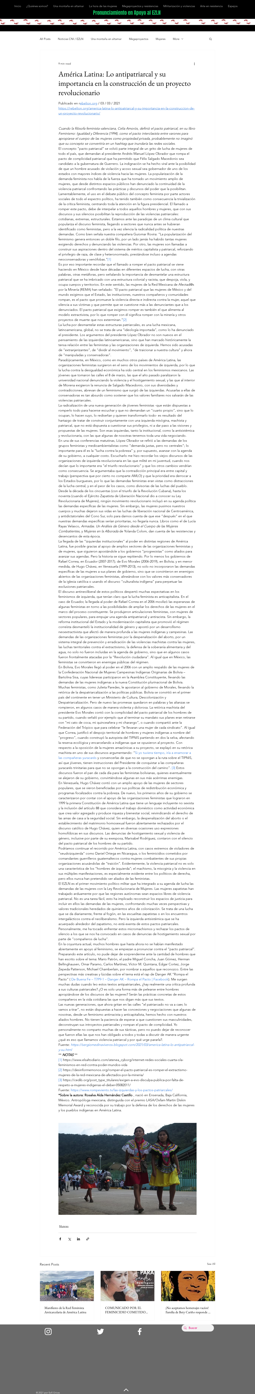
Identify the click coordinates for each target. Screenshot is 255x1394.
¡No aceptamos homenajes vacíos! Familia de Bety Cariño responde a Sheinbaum (187, 1310)
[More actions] (194, 63)
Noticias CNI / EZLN (70, 39)
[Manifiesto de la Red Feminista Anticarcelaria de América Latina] (67, 1286)
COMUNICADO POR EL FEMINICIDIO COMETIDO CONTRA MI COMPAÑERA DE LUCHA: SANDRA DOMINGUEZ (126, 1310)
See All (211, 1264)
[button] (210, 38)
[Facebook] (139, 1331)
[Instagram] (48, 1331)
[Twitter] (100, 1331)
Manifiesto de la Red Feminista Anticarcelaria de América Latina (65, 1310)
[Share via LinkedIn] (78, 1239)
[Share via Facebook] (60, 1239)
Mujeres (160, 39)
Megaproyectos (138, 39)
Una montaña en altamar (106, 39)
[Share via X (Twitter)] (69, 1239)
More (176, 39)
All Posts (45, 39)
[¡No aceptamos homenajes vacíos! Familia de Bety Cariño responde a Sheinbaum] (188, 1286)
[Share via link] (87, 1239)
